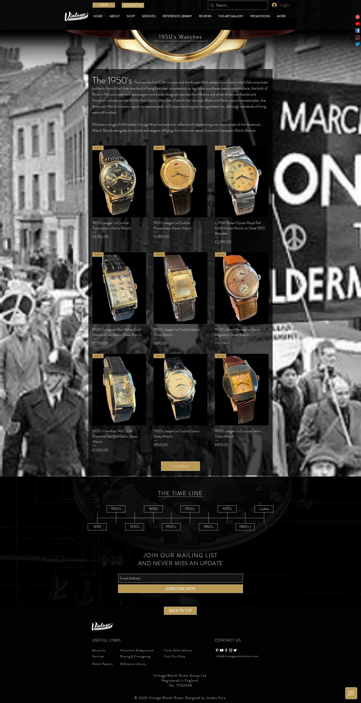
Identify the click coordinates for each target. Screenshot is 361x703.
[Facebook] (357, 30)
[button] (131, 16)
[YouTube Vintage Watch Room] (221, 650)
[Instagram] (357, 37)
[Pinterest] (357, 17)
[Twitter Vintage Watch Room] (235, 650)
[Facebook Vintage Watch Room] (226, 650)
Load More (180, 466)
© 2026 (141, 697)
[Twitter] (357, 44)
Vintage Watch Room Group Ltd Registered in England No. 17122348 (180, 680)
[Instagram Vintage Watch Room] (230, 650)
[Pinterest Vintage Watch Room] (217, 650)
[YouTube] (357, 23)
